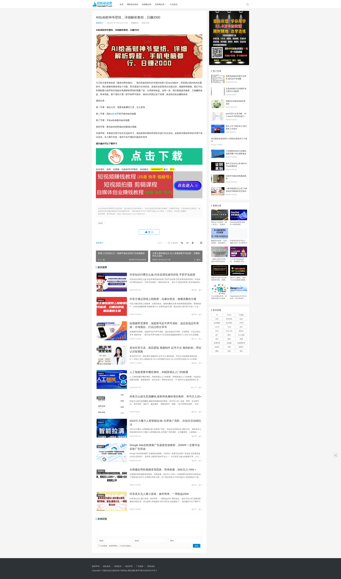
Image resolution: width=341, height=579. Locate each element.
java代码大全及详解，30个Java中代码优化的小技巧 (236, 116)
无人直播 (241, 335)
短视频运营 (146, 4)
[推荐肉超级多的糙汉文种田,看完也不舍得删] (217, 76)
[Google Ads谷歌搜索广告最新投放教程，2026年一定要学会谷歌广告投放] (112, 452)
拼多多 (241, 331)
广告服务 (140, 566)
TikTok (229, 315)
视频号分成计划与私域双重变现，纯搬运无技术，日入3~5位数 (219, 278)
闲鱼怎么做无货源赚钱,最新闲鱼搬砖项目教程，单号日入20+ (166, 396)
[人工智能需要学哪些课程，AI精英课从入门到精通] (112, 379)
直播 (241, 339)
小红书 (217, 327)
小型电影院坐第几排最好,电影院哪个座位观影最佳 (236, 152)
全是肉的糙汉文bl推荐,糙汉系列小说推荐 (236, 89)
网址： (173, 540)
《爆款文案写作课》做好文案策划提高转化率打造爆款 (219, 260)
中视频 (241, 315)
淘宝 (217, 339)
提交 (196, 546)
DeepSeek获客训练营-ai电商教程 (237, 223)
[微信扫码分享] (182, 242)
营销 (229, 347)
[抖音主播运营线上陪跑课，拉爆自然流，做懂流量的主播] (112, 306)
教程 (229, 335)
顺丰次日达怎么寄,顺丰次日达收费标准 (236, 164)
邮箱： (137, 540)
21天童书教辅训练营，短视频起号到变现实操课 (238, 260)
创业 (217, 319)
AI (217, 315)
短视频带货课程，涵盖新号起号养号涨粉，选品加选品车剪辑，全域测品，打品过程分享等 (164, 325)
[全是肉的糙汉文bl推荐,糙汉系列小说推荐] (217, 88)
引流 (229, 327)
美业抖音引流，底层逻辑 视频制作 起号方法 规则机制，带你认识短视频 (165, 349)
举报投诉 (117, 566)
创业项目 (229, 319)
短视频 (229, 343)
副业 (241, 319)
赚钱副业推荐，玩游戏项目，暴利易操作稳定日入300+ (219, 241)
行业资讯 (173, 4)
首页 (121, 4)
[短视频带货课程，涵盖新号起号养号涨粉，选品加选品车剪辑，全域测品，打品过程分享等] (112, 330)
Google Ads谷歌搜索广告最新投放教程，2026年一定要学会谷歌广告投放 (165, 447)
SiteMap (123, 570)
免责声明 (129, 566)
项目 (241, 351)
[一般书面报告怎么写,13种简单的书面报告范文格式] (217, 188)
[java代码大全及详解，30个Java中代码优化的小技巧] (217, 113)
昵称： (102, 540)
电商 (229, 339)
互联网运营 (159, 4)
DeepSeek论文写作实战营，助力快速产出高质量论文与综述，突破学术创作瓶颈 (238, 297)
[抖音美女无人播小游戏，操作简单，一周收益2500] (112, 501)
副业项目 (229, 323)
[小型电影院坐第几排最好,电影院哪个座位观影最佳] (217, 151)
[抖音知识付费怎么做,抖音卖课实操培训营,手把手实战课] (112, 282)
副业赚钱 (217, 323)
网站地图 (131, 570)
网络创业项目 (132, 4)
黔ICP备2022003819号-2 (146, 570)
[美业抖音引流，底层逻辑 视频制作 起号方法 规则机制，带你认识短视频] (112, 355)
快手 (241, 327)
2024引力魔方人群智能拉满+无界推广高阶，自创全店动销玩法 (165, 422)
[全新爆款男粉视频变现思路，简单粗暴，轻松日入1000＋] (112, 477)
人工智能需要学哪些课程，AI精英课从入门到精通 (159, 372)
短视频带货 (241, 343)
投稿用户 (99, 22)
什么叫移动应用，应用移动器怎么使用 (219, 297)
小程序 (241, 323)
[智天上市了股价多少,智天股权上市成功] (217, 126)
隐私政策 (106, 566)
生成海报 (174, 242)
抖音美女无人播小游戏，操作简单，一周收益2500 (159, 494)
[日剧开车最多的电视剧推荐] (217, 176)
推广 (217, 335)
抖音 (217, 331)
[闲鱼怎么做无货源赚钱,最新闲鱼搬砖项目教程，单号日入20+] (112, 403)
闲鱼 (229, 351)
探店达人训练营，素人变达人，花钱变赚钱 (219, 223)
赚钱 (217, 351)
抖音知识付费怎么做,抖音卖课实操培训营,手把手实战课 (162, 274)
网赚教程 (135, 22)
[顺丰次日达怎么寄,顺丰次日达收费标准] (217, 163)
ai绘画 (114, 113)
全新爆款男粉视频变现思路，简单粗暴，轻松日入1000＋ (163, 469)
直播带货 (217, 343)
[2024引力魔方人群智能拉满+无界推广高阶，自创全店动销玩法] (112, 428)
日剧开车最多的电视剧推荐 (236, 177)
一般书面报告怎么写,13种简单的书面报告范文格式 (236, 189)
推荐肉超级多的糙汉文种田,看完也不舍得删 (236, 77)
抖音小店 (229, 331)
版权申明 (95, 566)
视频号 (241, 347)
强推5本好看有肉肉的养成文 (235, 102)
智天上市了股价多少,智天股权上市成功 (236, 127)
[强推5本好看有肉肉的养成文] (217, 101)
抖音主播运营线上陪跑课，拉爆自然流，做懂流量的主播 (163, 299)
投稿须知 (151, 566)
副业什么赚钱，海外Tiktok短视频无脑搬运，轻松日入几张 (238, 278)
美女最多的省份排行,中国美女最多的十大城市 (229, 139)
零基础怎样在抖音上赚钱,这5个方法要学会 (238, 241)
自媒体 (217, 347)
